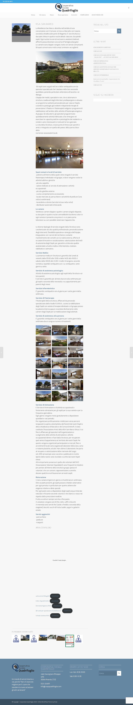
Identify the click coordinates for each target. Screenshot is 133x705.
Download (55, 596)
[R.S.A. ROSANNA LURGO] (60, 638)
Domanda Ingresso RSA (43, 606)
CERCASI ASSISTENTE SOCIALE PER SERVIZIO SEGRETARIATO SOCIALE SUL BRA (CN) (106, 69)
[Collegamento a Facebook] (128, 7)
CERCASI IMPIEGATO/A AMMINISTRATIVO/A (100, 62)
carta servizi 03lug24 (42, 596)
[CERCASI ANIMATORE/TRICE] (34, 639)
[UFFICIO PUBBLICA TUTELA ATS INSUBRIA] (69, 641)
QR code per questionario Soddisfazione (48, 611)
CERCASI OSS (97, 51)
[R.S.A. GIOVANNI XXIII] (131, 352)
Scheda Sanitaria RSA (42, 616)
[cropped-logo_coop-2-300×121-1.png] (66, 7)
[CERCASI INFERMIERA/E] (16, 639)
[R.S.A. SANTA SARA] (51, 637)
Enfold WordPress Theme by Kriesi (47, 702)
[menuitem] (33, 15)
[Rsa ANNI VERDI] (43, 638)
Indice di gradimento (42, 601)
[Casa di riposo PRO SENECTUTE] (1, 352)
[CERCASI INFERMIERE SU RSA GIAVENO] (78, 639)
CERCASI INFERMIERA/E (101, 75)
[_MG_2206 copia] (21, 32)
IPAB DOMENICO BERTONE (102, 47)
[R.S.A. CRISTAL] (25, 638)
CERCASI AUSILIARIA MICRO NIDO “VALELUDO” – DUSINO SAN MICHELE (105, 56)
